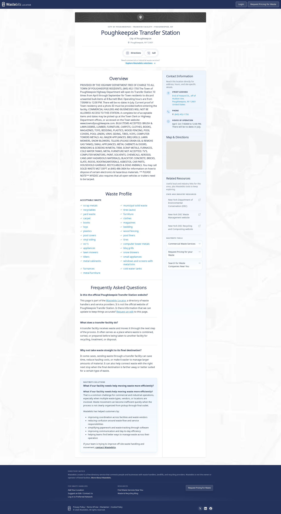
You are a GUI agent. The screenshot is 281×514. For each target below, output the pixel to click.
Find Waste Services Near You (130, 490)
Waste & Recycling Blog (128, 493)
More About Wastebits (101, 477)
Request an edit (125, 311)
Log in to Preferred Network (80, 496)
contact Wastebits (105, 447)
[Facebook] (210, 508)
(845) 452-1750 (182, 114)
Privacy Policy (79, 507)
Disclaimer (104, 507)
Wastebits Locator (116, 300)
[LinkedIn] (205, 508)
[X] (200, 508)
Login (241, 4)
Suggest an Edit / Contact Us (80, 493)
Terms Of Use (92, 507)
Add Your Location (76, 490)
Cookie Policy (116, 507)
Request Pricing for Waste (199, 487)
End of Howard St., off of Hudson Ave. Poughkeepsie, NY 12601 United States (184, 100)
